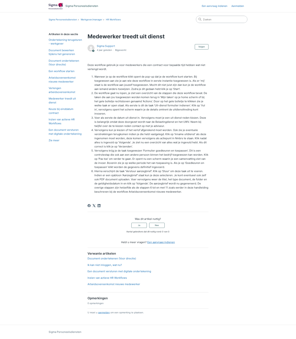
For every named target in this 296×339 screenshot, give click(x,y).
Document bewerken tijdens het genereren (62, 52)
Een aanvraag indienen (214, 5)
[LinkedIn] (99, 205)
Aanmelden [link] (237, 5)
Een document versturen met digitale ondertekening (65, 131)
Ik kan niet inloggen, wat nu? (105, 265)
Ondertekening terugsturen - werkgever (65, 41)
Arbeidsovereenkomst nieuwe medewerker (62, 79)
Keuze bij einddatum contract (61, 111)
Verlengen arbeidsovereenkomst (62, 90)
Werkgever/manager (91, 19)
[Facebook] (89, 205)
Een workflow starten (62, 71)
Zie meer (54, 140)
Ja (139, 225)
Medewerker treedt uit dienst (62, 100)
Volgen (201, 46)
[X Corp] (94, 205)
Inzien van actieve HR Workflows (62, 121)
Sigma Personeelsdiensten (63, 19)
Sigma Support (106, 46)
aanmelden (104, 312)
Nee (157, 225)
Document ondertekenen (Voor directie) (64, 62)
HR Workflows (113, 19)
